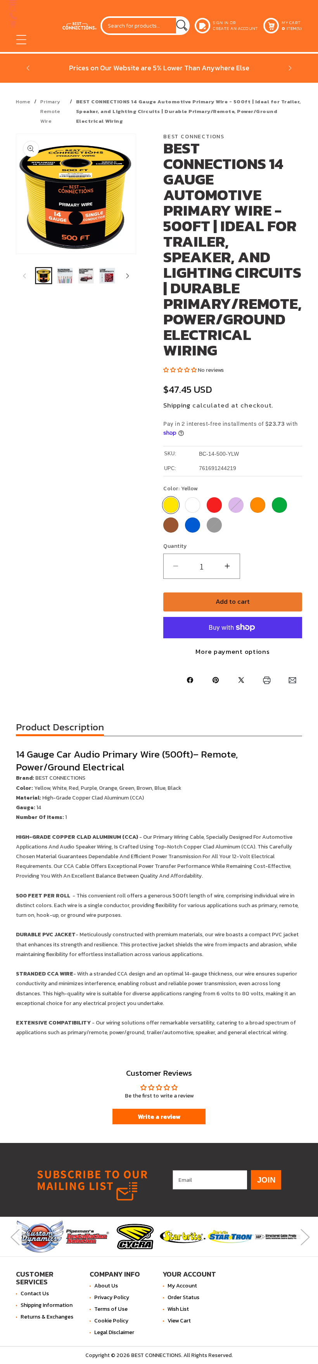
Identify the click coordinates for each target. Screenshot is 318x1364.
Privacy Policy (111, 1297)
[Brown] (170, 525)
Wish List (178, 1309)
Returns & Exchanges (47, 1317)
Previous (14, 1237)
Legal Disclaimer (114, 1332)
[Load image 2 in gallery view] (65, 276)
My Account (182, 1286)
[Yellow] (170, 504)
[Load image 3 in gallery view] (86, 276)
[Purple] (236, 504)
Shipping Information (47, 1305)
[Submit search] (182, 25)
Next (304, 1237)
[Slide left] (24, 275)
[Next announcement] (290, 68)
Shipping (176, 405)
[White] (192, 504)
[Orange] (257, 504)
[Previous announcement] (27, 68)
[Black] (214, 525)
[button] (21, 40)
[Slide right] (127, 275)
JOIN (266, 1180)
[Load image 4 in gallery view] (107, 276)
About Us (106, 1286)
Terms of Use (111, 1309)
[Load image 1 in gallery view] (44, 276)
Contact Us (35, 1293)
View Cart (179, 1321)
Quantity (175, 546)
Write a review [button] (159, 1116)
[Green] (279, 504)
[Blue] (192, 525)
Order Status (183, 1297)
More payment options (232, 652)
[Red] (214, 504)
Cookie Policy (111, 1321)
